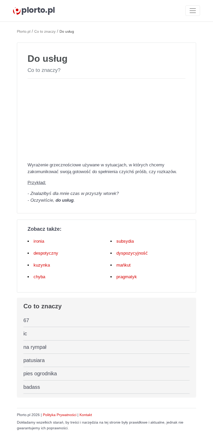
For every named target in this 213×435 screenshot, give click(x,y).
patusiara (34, 360)
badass (31, 387)
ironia (39, 241)
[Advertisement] (106, 119)
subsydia (125, 241)
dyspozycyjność (132, 253)
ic (25, 333)
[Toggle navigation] (192, 10)
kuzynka (42, 265)
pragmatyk (126, 276)
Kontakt (85, 415)
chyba (39, 276)
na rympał (34, 347)
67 (26, 320)
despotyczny (46, 253)
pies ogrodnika (40, 373)
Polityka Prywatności (59, 415)
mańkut (123, 265)
